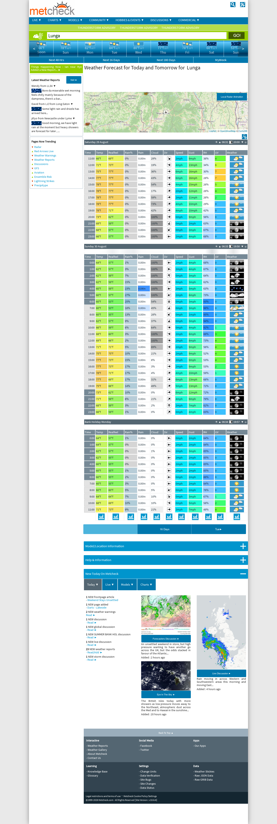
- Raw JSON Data (203, 775)
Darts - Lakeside (96, 607)
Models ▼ (127, 584)
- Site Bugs (145, 779)
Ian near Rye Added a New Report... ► (56, 68)
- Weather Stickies (203, 771)
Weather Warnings (45, 155)
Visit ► (73, 79)
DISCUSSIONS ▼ (161, 20)
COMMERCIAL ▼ (189, 20)
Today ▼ (93, 584)
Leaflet (212, 130)
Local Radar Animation (232, 96)
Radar (37, 147)
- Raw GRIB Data (203, 779)
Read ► (91, 615)
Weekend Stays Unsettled (102, 600)
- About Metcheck (96, 754)
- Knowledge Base (96, 771)
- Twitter (144, 750)
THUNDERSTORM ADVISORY (97, 28)
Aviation (39, 172)
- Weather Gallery (96, 750)
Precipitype (41, 185)
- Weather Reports (97, 746)
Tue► (218, 529)
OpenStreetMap (228, 130)
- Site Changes (147, 783)
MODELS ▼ (75, 20)
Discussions (41, 164)
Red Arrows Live (44, 151)
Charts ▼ (146, 584)
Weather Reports (44, 160)
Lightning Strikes (44, 181)
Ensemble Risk (43, 177)
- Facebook (145, 746)
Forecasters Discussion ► (166, 638)
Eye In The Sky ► (166, 694)
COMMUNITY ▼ (99, 20)
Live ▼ (109, 584)
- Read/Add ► (94, 652)
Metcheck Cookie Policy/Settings (140, 796)
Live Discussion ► (221, 673)
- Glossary (92, 775)
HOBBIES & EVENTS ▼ (130, 20)
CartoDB (242, 130)
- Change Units (147, 771)
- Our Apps (199, 746)
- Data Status (146, 788)
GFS (36, 168)
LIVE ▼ (36, 20)
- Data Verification (149, 775)
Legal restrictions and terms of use (103, 796)
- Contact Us (93, 758)
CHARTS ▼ (55, 20)
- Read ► (91, 622)
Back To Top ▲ (166, 732)
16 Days (165, 529)
